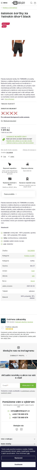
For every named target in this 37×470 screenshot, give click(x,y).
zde (28, 453)
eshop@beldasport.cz (20, 411)
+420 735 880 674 (20, 414)
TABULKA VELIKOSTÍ (8, 104)
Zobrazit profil (17, 355)
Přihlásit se (28, 385)
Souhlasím (18, 464)
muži (33, 271)
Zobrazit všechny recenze (24, 322)
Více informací (9, 99)
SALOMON (9, 152)
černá (33, 281)
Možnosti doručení (10, 121)
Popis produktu (9, 194)
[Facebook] (17, 429)
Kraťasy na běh (29, 256)
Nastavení (18, 458)
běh (33, 276)
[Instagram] (21, 429)
